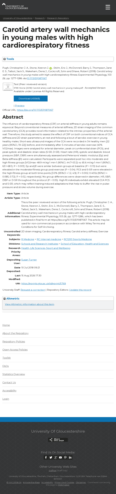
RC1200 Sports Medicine (78, 239)
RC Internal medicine (49, 239)
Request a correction (33, 289)
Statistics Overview (13, 374)
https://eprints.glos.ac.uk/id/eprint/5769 (43, 283)
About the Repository (15, 333)
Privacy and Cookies (64, 482)
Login (5, 399)
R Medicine (27, 239)
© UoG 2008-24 (13, 482)
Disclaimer (81, 482)
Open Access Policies (14, 349)
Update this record (80, 289)
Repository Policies (13, 341)
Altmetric (12, 298)
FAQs (5, 366)
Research (40, 18)
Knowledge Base (31, 482)
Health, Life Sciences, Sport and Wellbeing (45, 248)
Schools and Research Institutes (39, 243)
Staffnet (52, 470)
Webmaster (63, 485)
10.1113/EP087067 (37, 78)
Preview (19, 105)
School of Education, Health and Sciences (85, 243)
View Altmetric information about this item (29, 304)
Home (6, 325)
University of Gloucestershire (17, 18)
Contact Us (9, 382)
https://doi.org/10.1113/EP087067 (35, 110)
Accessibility (9, 390)
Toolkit (6, 357)
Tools (10, 59)
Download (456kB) (29, 98)
